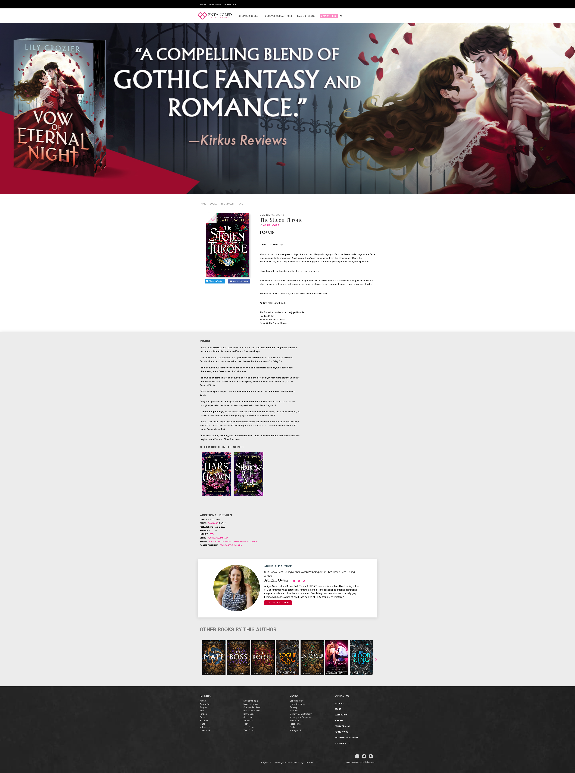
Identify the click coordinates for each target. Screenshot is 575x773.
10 (296, 681)
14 (314, 681)
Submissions (215, 4)
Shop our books (249, 16)
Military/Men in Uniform (301, 714)
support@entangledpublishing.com (360, 762)
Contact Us (230, 4)
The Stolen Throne (232, 204)
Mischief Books (250, 704)
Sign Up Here (328, 16)
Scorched (247, 717)
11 (300, 681)
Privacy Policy (342, 726)
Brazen (203, 714)
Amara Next (205, 704)
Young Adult (214, 538)
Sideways (248, 720)
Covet (202, 717)
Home (204, 204)
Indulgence (205, 727)
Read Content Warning (231, 545)
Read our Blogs (306, 16)
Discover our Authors (278, 16)
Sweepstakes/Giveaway (346, 738)
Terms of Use (341, 732)
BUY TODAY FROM (270, 244)
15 (318, 681)
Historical (294, 710)
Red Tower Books (251, 710)
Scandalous (249, 714)
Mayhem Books (250, 701)
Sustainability (342, 743)
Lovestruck (205, 730)
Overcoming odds (243, 541)
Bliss (202, 710)
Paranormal (295, 724)
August (203, 707)
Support (339, 721)
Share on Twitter (216, 281)
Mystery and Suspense (300, 717)
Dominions (267, 214)
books (214, 204)
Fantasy (224, 538)
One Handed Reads (252, 707)
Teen (212, 534)
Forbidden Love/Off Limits (221, 541)
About (203, 4)
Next (376, 660)
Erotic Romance (297, 704)
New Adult (294, 720)
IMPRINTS (205, 695)
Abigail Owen (271, 224)
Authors (339, 703)
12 (305, 681)
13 (309, 681)
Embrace (204, 720)
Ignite (202, 724)
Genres (294, 695)
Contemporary (297, 701)
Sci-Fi (292, 727)
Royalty (255, 541)
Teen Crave (248, 727)
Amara (203, 701)
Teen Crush (248, 730)
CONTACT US (342, 695)
